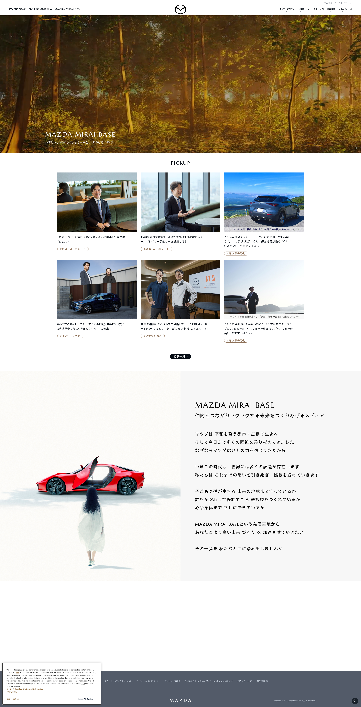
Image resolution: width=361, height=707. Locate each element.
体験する (343, 9)
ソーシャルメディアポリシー (148, 681)
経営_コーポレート (74, 248)
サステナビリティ (286, 9)
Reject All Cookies (85, 699)
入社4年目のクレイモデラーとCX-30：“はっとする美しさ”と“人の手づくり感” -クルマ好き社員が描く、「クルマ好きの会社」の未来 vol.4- (257, 241)
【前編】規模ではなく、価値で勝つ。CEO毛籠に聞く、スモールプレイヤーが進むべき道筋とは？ (175, 239)
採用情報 (331, 9)
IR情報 (301, 9)
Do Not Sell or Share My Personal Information (207, 681)
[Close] (96, 666)
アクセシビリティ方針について (118, 681)
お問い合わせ (243, 681)
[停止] (356, 148)
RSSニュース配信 (172, 681)
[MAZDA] (180, 9)
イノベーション (71, 336)
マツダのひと (237, 253)
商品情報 (261, 681)
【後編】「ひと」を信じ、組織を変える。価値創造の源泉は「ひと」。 (91, 239)
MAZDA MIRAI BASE (68, 9)
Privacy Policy (11, 692)
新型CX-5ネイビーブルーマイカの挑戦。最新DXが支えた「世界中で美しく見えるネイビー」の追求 (91, 326)
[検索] (351, 9)
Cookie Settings (12, 699)
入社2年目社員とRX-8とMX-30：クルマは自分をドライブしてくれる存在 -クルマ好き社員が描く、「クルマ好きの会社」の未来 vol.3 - (258, 329)
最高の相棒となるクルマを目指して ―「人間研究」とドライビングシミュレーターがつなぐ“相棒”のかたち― (174, 326)
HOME (351, 3)
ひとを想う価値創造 (40, 9)
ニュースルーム (315, 9)
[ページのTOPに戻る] (355, 701)
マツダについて (17, 9)
